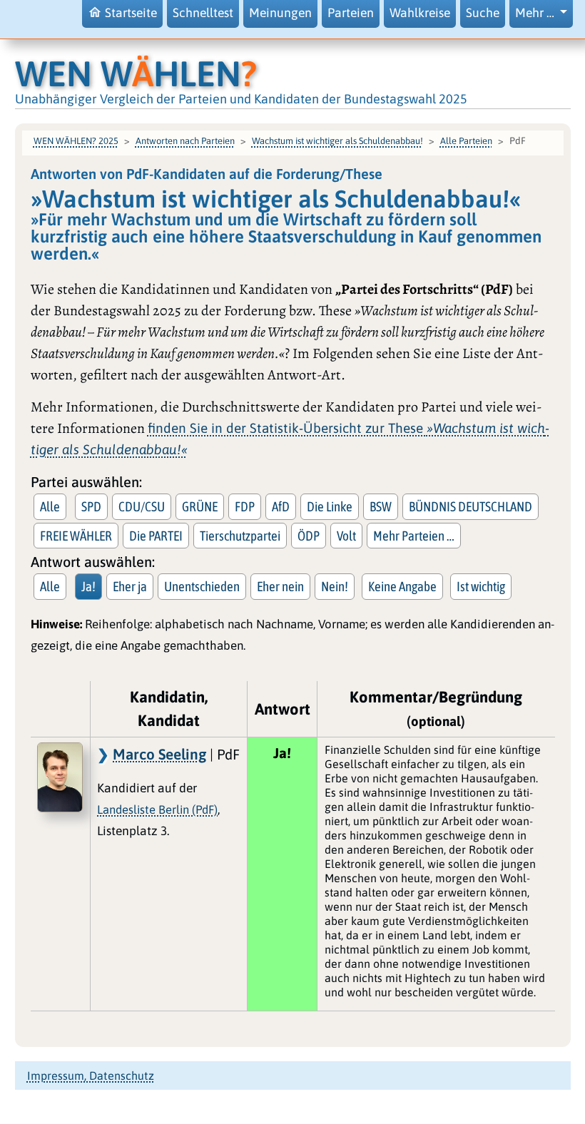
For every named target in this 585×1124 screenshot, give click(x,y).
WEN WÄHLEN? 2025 (76, 141)
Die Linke (329, 506)
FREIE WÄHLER (76, 535)
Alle (50, 506)
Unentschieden (202, 586)
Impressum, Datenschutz (90, 1075)
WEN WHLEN (136, 73)
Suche (482, 13)
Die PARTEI (156, 535)
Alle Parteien (466, 141)
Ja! (88, 586)
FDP (245, 506)
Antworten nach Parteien (185, 141)
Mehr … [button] (536, 13)
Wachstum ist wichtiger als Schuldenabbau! (337, 141)
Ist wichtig (481, 586)
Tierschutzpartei (240, 535)
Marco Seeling (159, 753)
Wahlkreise (420, 13)
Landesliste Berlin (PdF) (157, 809)
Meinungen (280, 13)
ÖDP (308, 535)
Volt (346, 535)
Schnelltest (203, 13)
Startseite (131, 13)
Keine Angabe (402, 586)
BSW (381, 506)
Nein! (334, 586)
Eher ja (130, 586)
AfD (281, 506)
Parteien (350, 13)
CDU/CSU (141, 506)
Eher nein (280, 586)
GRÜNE (200, 506)
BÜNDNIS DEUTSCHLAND (470, 506)
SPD (91, 506)
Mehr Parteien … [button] (413, 535)
